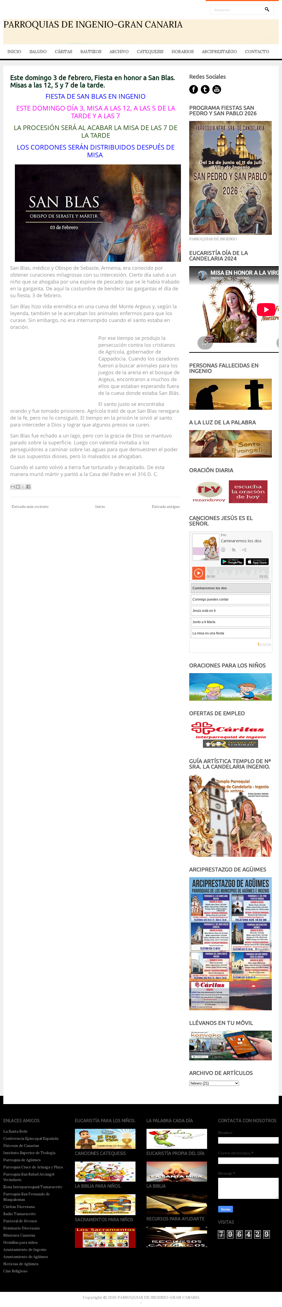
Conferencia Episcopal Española (30, 1138)
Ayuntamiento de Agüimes (25, 1256)
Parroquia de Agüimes (22, 1160)
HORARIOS (183, 51)
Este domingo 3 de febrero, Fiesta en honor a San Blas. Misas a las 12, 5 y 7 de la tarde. (92, 81)
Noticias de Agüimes (21, 1264)
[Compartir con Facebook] (28, 486)
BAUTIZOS (90, 51)
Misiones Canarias (19, 1235)
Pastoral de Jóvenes (20, 1221)
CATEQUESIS (150, 51)
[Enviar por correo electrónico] (12, 486)
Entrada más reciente (30, 506)
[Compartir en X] (23, 486)
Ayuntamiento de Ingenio (25, 1249)
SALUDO (38, 51)
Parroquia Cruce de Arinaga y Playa (33, 1167)
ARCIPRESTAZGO (219, 51)
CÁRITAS (63, 51)
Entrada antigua (166, 506)
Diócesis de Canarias (21, 1145)
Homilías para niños (20, 1242)
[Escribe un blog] (18, 486)
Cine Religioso (15, 1271)
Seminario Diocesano (21, 1228)
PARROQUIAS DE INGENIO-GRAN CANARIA (93, 24)
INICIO (14, 51)
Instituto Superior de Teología (29, 1153)
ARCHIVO (119, 51)
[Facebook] (193, 89)
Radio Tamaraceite (19, 1214)
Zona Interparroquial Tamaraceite (32, 1187)
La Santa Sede (15, 1131)
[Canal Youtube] (216, 89)
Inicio (100, 506)
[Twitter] (205, 89)
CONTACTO (257, 51)
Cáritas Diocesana (19, 1206)
